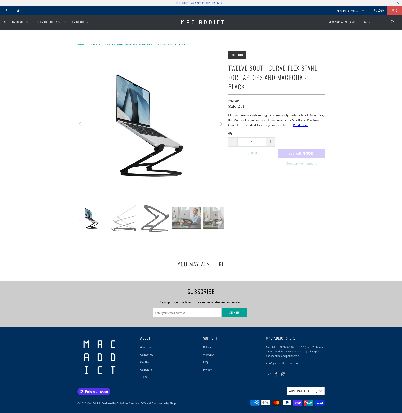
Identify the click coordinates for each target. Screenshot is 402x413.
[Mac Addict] (202, 22)
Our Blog (145, 362)
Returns (207, 347)
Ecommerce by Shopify (165, 403)
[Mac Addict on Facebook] (11, 10)
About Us (145, 347)
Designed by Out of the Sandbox (120, 403)
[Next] (221, 124)
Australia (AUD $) (348, 10)
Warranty (208, 354)
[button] (16, 22)
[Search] (392, 22)
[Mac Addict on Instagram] (18, 10)
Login (381, 10)
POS (143, 403)
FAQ (205, 362)
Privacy (207, 369)
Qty (230, 133)
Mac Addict (93, 403)
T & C (143, 377)
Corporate (146, 369)
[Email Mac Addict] (5, 10)
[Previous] (80, 124)
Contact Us (146, 354)
